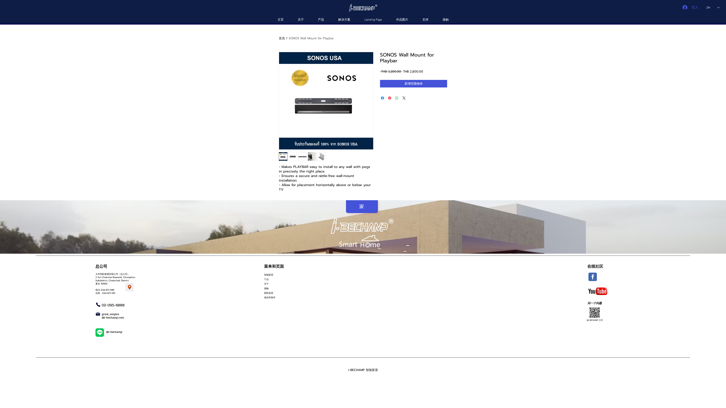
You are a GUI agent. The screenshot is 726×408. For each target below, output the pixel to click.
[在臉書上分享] (382, 98)
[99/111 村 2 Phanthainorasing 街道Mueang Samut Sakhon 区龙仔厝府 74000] (129, 287)
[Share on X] (404, 98)
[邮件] (97, 314)
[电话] (98, 304)
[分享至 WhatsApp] (397, 98)
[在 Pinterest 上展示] (389, 98)
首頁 (282, 38)
